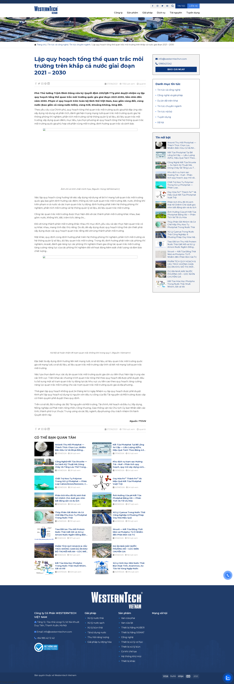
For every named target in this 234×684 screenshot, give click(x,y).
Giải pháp (147, 12)
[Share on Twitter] (39, 83)
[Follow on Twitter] (162, 6)
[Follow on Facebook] (152, 6)
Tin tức (181, 6)
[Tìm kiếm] (172, 6)
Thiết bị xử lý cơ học (132, 642)
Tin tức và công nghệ (58, 44)
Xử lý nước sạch (95, 623)
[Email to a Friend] (42, 83)
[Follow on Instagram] (157, 6)
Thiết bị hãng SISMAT (132, 632)
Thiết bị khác (128, 661)
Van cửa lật (127, 623)
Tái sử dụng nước (96, 632)
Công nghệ (127, 637)
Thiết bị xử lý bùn (130, 646)
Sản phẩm (132, 12)
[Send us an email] (167, 6)
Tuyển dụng (193, 12)
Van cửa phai (128, 618)
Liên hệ (193, 6)
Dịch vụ (161, 12)
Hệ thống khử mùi (131, 656)
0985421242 (165, 63)
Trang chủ (41, 44)
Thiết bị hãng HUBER (132, 627)
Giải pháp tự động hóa (99, 642)
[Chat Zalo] (228, 678)
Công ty (118, 12)
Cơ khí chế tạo (129, 651)
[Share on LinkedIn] (48, 83)
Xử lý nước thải (95, 618)
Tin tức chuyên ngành (80, 44)
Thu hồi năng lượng (98, 637)
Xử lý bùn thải (95, 627)
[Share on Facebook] (36, 83)
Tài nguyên (176, 12)
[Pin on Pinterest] (45, 83)
